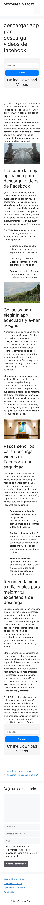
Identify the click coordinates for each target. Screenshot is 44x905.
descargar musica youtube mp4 (22, 775)
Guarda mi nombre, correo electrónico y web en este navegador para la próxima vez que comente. (21, 851)
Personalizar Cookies (14, 879)
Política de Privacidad (14, 887)
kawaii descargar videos (19, 771)
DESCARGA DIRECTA (19, 4)
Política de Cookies (13, 883)
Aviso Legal (9, 892)
